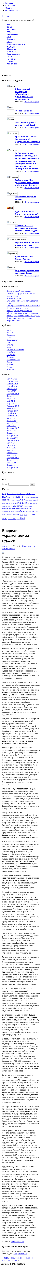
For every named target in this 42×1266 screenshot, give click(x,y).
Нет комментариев (32, 102)
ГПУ (38, 497)
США (22, 499)
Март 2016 (11, 455)
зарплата (28, 511)
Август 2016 (12, 443)
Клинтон (23, 494)
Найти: (5, 484)
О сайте (8, 8)
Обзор (9, 497)
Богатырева (33, 497)
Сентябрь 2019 (13, 386)
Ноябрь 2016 (12, 435)
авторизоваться (20, 1253)
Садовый (35, 500)
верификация (6, 511)
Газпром (6, 499)
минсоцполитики (11, 503)
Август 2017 (12, 418)
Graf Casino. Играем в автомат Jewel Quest (25, 123)
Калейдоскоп (12, 34)
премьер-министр (22, 508)
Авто (9, 24)
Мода (9, 41)
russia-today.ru (17, 1241)
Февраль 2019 (13, 393)
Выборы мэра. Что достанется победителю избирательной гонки (27, 182)
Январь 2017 (12, 430)
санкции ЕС (11, 519)
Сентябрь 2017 (13, 416)
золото (35, 511)
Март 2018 (11, 403)
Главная (9, 3)
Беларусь (26, 497)
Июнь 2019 (11, 391)
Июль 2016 (11, 445)
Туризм (10, 61)
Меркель (32, 494)
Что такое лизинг (23, 110)
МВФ (27, 494)
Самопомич (28, 500)
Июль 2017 (11, 420)
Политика (11, 51)
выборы (21, 511)
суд (16, 519)
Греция (13, 500)
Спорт (9, 56)
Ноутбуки (11, 46)
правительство (6, 508)
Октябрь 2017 (12, 413)
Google (4, 494)
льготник (9, 514)
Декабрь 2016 (12, 433)
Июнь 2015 (11, 462)
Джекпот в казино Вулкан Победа (24, 257)
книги (10, 506)
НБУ (4, 496)
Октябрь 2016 (12, 438)
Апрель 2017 (12, 423)
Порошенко (17, 496)
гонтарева (14, 511)
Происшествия (13, 54)
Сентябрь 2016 (13, 440)
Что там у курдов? (9, 1260)
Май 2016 (11, 450)
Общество (11, 49)
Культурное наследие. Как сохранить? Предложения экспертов (27, 139)
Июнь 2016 (11, 448)
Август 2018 (12, 398)
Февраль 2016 (13, 457)
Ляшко (18, 500)
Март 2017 (11, 425)
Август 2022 (12, 379)
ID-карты (9, 494)
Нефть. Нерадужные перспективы (18, 1258)
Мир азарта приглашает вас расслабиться (27, 272)
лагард (4, 514)
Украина (22, 503)
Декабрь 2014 (12, 465)
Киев (18, 494)
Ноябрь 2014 (12, 467)
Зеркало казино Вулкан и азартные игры (27, 243)
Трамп (4, 503)
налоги (16, 514)
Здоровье (11, 29)
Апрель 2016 (12, 452)
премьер (14, 508)
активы (31, 508)
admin (5, 546)
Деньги (10, 27)
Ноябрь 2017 (12, 411)
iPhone (14, 494)
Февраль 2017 (13, 428)
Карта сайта (10, 5)
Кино (9, 36)
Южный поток (27, 506)
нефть (23, 514)
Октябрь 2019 (12, 384)
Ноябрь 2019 (12, 381)
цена (21, 518)
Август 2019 (12, 388)
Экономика (12, 64)
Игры (9, 32)
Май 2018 (11, 401)
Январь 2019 (12, 396)
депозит (30, 503)
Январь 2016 (12, 460)
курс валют (17, 506)
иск (6, 506)
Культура (11, 39)
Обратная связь (12, 10)
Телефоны (11, 59)
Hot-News (6, 16)
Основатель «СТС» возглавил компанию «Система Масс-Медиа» (26, 228)
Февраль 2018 (13, 406)
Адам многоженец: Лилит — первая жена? (26, 212)
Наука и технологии (16, 44)
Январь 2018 (12, 408)
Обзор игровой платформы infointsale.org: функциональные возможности (24, 94)
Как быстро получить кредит (25, 198)
